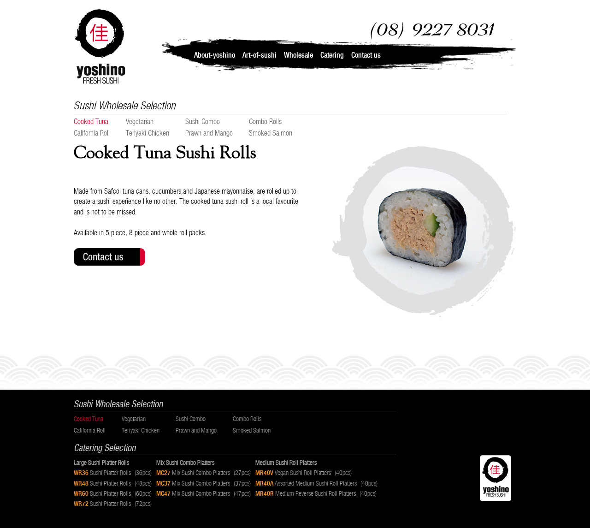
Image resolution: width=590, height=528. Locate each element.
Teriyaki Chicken (147, 133)
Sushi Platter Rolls (113, 472)
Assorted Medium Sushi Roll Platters (316, 483)
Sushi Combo (202, 121)
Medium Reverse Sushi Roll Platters (316, 493)
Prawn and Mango (209, 133)
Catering (332, 55)
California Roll (92, 133)
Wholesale (298, 55)
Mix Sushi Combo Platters (203, 472)
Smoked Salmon (270, 133)
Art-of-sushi (259, 55)
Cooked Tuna (91, 121)
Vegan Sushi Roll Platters (303, 472)
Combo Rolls (265, 121)
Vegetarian (139, 121)
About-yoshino (214, 55)
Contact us (366, 55)
